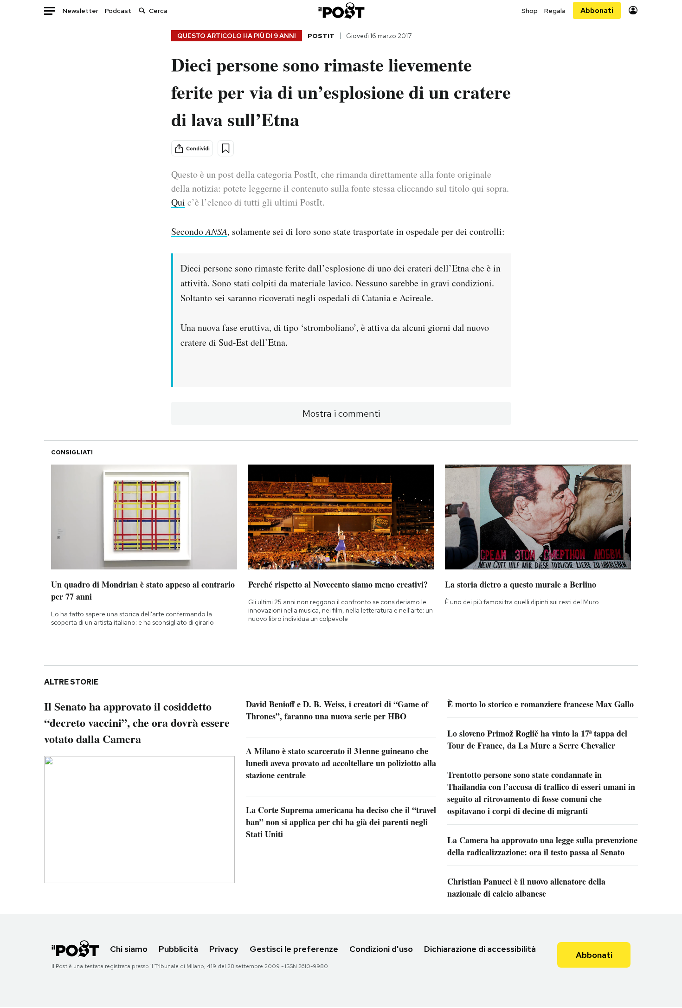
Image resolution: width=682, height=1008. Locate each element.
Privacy (223, 948)
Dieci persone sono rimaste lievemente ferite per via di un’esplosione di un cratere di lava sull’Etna (341, 92)
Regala (555, 10)
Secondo (199, 231)
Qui (178, 202)
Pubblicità (178, 948)
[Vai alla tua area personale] (633, 10)
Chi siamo (129, 948)
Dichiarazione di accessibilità (480, 948)
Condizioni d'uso (381, 948)
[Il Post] (341, 10)
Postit (321, 36)
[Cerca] (142, 10)
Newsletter (80, 10)
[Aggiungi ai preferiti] (225, 148)
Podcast (118, 10)
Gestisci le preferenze (294, 948)
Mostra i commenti (341, 413)
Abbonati (596, 10)
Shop (529, 10)
